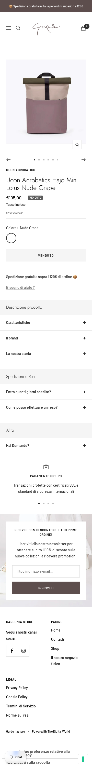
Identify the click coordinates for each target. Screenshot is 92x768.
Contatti (57, 639)
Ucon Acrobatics (20, 170)
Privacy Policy (17, 687)
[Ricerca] (18, 28)
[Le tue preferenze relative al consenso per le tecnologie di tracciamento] (83, 759)
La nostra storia (18, 353)
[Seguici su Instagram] (23, 650)
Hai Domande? (17, 445)
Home (56, 630)
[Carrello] (83, 28)
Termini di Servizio (21, 706)
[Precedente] (8, 159)
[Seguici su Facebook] (12, 650)
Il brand (12, 338)
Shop (55, 648)
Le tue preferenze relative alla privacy (44, 753)
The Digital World (59, 731)
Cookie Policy (17, 697)
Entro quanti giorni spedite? (28, 392)
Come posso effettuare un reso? (31, 407)
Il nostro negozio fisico (64, 660)
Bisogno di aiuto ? (20, 287)
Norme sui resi (17, 715)
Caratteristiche (18, 322)
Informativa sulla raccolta (28, 762)
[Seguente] (84, 159)
